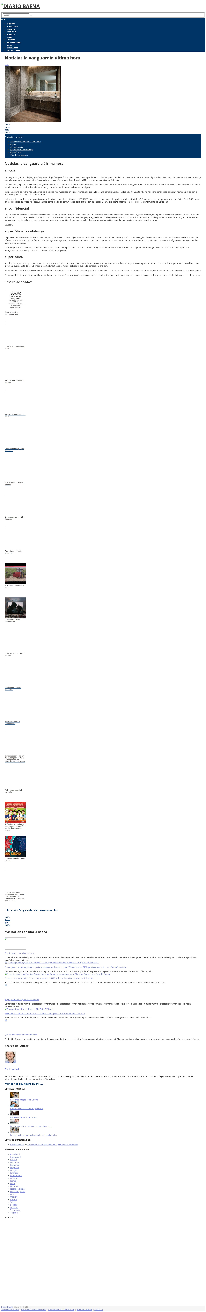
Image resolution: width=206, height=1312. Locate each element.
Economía (11, 32)
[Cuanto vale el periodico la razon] (103, 943)
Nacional (11, 40)
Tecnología (12, 48)
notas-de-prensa (17, 1191)
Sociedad (14, 1204)
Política (11, 34)
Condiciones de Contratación (61, 1309)
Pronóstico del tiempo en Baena (24, 1083)
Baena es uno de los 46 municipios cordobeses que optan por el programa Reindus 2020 (45, 1013)
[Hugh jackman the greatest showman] (103, 990)
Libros (13, 1181)
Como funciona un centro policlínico (26, 1108)
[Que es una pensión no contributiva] (103, 1025)
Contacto (98, 1309)
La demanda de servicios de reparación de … (30, 1126)
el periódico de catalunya (21, 149)
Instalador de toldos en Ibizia (23, 1117)
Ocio (12, 1194)
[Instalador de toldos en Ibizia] (14, 1114)
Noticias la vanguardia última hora (25, 141)
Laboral (13, 1178)
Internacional (14, 42)
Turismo (14, 1212)
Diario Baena (7, 1307)
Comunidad (15, 1157)
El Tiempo (11, 24)
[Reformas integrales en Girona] (14, 1097)
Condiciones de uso (10, 1309)
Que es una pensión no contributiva (21, 1034)
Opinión (13, 1196)
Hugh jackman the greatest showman (22, 999)
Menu (3, 19)
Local (9, 37)
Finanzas (14, 1173)
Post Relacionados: (19, 155)
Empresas (14, 1167)
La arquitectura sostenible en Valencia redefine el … (33, 1135)
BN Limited (12, 1069)
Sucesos (14, 1207)
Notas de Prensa (18, 1189)
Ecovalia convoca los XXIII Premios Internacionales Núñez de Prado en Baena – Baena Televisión (49, 978)
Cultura (11, 29)
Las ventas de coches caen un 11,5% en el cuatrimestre (52, 1144)
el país (13, 144)
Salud (12, 1202)
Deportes (11, 45)
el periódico (15, 152)
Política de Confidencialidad (33, 1309)
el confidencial (16, 147)
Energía (13, 1170)
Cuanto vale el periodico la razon (19, 953)
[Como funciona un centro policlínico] (14, 1106)
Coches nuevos (17, 1144)
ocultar (19, 137)
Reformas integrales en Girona (24, 1099)
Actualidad (12, 26)
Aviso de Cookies (84, 1309)
